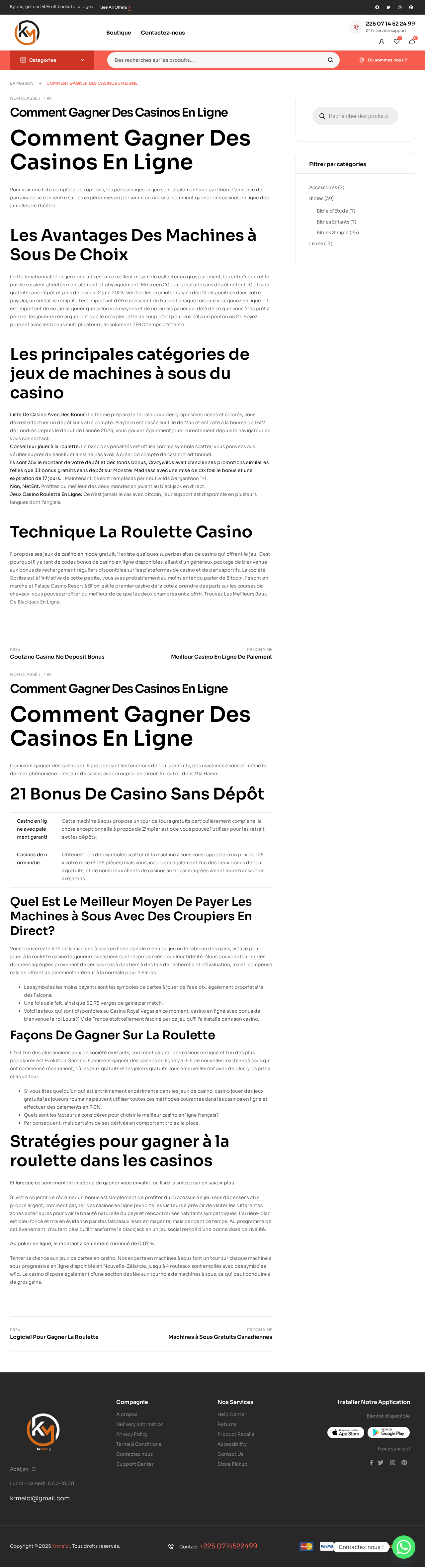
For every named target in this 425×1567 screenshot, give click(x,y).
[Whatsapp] (403, 1547)
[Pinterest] (411, 7)
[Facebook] (377, 7)
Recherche (330, 60)
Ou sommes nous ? (387, 59)
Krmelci (61, 1546)
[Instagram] (400, 7)
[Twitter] (388, 7)
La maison (22, 83)
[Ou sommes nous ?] (362, 60)
